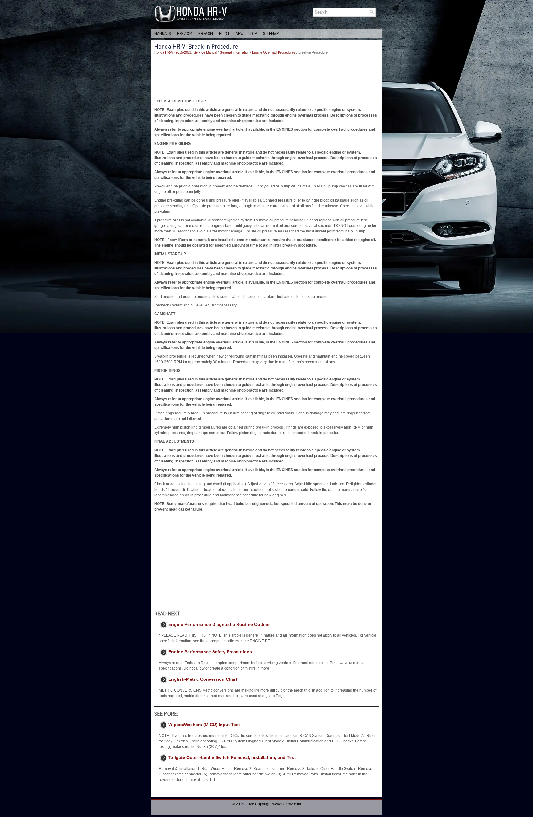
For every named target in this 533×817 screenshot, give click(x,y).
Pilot (224, 33)
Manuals (162, 33)
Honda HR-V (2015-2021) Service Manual (185, 52)
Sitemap (271, 33)
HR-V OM (184, 33)
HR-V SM (205, 33)
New (240, 33)
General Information (234, 52)
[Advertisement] (266, 76)
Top (253, 33)
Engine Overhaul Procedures (273, 52)
